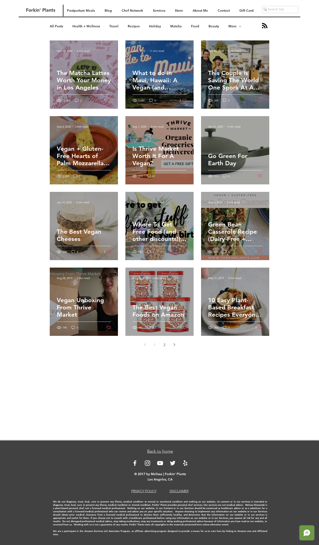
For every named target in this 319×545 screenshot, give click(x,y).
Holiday (155, 26)
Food (195, 26)
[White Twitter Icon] (172, 463)
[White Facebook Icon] (134, 463)
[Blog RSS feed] (264, 26)
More (232, 26)
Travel (113, 26)
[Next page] (174, 345)
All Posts (56, 26)
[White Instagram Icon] (147, 463)
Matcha (176, 26)
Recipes (134, 26)
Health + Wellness (86, 26)
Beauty (214, 26)
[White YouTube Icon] (160, 463)
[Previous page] (145, 345)
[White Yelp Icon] (185, 463)
